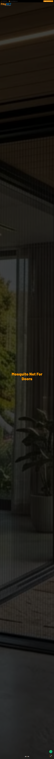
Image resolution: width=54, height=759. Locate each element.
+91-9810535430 (4, 1)
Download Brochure (49, 1)
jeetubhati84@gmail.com (14, 1)
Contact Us (27, 386)
